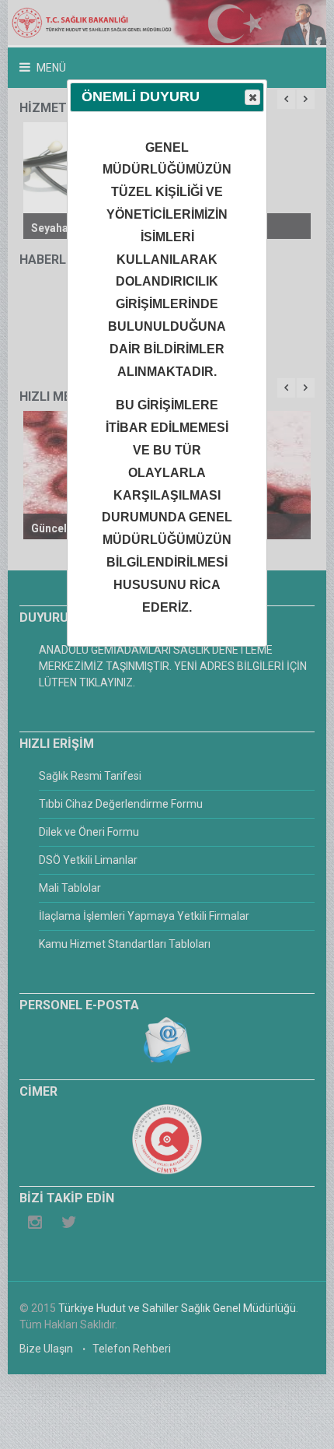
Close (252, 97)
